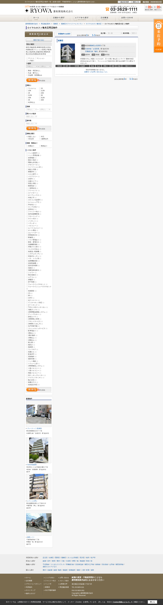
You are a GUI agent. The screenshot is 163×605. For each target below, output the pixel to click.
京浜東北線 (79, 564)
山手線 (111, 564)
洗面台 (31, 268)
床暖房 (31, 279)
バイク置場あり (34, 240)
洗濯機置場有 (33, 244)
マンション (41, 58)
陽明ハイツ (30, 537)
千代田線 (46, 564)
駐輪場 (31, 237)
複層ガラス (33, 382)
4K (29, 100)
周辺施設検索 (64, 587)
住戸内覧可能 (33, 326)
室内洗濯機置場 (34, 214)
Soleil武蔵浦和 (32, 465)
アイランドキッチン (36, 377)
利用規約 (29, 587)
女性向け (32, 209)
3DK (29, 98)
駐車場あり (33, 331)
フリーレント (33, 190)
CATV (31, 298)
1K (42, 88)
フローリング (33, 216)
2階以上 (32, 333)
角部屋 (31, 347)
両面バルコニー (34, 373)
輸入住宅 (32, 380)
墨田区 (57, 557)
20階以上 (32, 340)
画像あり (31, 146)
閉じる (152, 602)
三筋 (62, 561)
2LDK (30, 95)
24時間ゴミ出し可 (35, 324)
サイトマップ (30, 590)
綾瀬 (44, 561)
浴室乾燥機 (33, 263)
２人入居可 (33, 174)
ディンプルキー (34, 314)
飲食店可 (32, 354)
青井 (58, 561)
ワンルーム (32, 88)
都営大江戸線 (89, 564)
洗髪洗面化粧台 (34, 270)
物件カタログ (30, 593)
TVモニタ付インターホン (38, 307)
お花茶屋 (98, 45)
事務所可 (32, 172)
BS (30, 295)
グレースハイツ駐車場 (34, 428)
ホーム (28, 577)
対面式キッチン (34, 256)
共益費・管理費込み (35, 75)
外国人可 (32, 197)
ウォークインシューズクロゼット (38, 287)
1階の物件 (32, 335)
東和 (53, 561)
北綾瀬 (49, 570)
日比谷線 (105, 564)
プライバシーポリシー (34, 584)
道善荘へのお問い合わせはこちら (96, 72)
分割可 (31, 179)
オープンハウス (34, 195)
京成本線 (88, 49)
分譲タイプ (33, 181)
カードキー (33, 193)
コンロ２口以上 (34, 249)
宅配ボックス (33, 310)
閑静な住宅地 (33, 162)
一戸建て (31, 60)
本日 (42, 136)
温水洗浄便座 (33, 265)
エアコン (32, 277)
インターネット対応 (36, 302)
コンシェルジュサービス (37, 328)
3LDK (43, 98)
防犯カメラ (33, 317)
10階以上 (32, 338)
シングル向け (49, 577)
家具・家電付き (34, 242)
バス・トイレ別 (34, 258)
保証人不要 (33, 169)
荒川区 (82, 557)
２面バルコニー (34, 368)
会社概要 (29, 581)
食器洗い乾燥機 (34, 251)
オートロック (33, 305)
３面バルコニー (34, 370)
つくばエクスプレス (57, 564)
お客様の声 (63, 584)
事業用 (47, 587)
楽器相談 (32, 158)
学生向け (32, 204)
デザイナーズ (33, 165)
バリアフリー (33, 176)
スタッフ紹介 (64, 581)
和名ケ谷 (89, 561)
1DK (29, 91)
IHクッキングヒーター (37, 375)
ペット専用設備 (34, 155)
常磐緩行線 (89, 51)
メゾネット (33, 221)
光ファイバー (33, 300)
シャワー (32, 272)
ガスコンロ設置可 (35, 200)
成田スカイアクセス (50, 567)
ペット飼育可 (33, 153)
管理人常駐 (33, 183)
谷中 (48, 561)
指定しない (32, 136)
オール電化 (33, 230)
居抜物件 (32, 356)
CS (30, 293)
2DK (42, 93)
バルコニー (33, 226)
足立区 (45, 557)
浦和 (92, 570)
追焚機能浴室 (33, 261)
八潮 (83, 570)
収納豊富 (32, 291)
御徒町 (65, 570)
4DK (42, 100)
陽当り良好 (33, 160)
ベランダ (32, 223)
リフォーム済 (33, 363)
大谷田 (68, 561)
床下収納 (32, 282)
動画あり (44, 146)
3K (42, 95)
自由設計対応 (33, 385)
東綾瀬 (82, 561)
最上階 (31, 342)
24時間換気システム (36, 366)
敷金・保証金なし (34, 70)
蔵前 (78, 570)
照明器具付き (33, 235)
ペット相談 (33, 361)
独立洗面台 (33, 275)
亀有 (96, 51)
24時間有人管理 (34, 319)
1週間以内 (44, 139)
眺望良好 (32, 186)
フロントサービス (35, 321)
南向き (31, 345)
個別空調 (32, 359)
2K (29, 93)
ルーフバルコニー (35, 228)
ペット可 (48, 584)
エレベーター (33, 233)
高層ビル (32, 352)
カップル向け (33, 207)
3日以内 (31, 139)
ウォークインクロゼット (37, 284)
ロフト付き (33, 218)
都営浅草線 (119, 564)
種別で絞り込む (38, 40)
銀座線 (97, 564)
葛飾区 (92, 45)
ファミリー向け (34, 211)
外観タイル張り (34, 247)
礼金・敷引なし (33, 73)
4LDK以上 (31, 102)
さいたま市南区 (73, 557)
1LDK (43, 91)
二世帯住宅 (33, 188)
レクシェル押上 (32, 501)
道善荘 (60, 41)
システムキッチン (35, 254)
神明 (73, 561)
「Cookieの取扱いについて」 (121, 602)
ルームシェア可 (34, 202)
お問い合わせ (64, 577)
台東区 (51, 557)
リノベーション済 (35, 167)
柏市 (87, 557)
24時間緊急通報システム (37, 312)
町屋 (87, 570)
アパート (31, 58)
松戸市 (93, 557)
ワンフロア (33, 349)
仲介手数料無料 (50, 590)
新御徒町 (72, 570)
